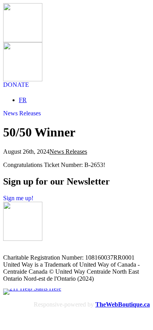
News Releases (68, 151)
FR (23, 100)
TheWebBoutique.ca (122, 304)
